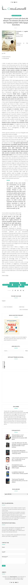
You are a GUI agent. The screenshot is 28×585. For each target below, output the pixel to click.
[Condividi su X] (15, 290)
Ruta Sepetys (16, 284)
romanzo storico (7, 284)
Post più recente (8, 306)
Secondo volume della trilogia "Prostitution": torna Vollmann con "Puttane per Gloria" (19, 452)
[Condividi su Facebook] (13, 290)
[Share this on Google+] (18, 290)
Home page (21, 306)
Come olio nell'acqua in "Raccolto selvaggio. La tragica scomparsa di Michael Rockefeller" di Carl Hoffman (19, 445)
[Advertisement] (14, 387)
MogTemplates (13, 576)
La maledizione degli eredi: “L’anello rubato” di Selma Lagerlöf (20, 473)
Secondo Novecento (13, 286)
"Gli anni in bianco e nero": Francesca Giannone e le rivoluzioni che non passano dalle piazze (19, 437)
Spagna (22, 286)
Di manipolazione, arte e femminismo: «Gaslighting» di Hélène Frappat (19, 466)
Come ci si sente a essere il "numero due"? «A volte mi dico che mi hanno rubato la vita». (20, 459)
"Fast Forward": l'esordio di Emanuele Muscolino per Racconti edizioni (19, 481)
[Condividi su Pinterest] (21, 290)
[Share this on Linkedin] (23, 290)
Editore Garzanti (16, 15)
